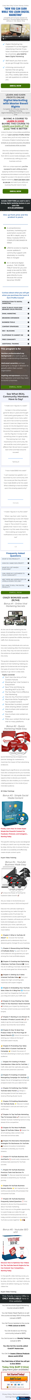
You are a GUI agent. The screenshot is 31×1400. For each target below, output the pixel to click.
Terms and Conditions (20, 1394)
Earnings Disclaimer (12, 1397)
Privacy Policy (7, 1394)
